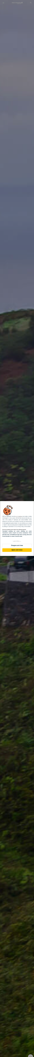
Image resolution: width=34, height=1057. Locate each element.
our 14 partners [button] (18, 516)
